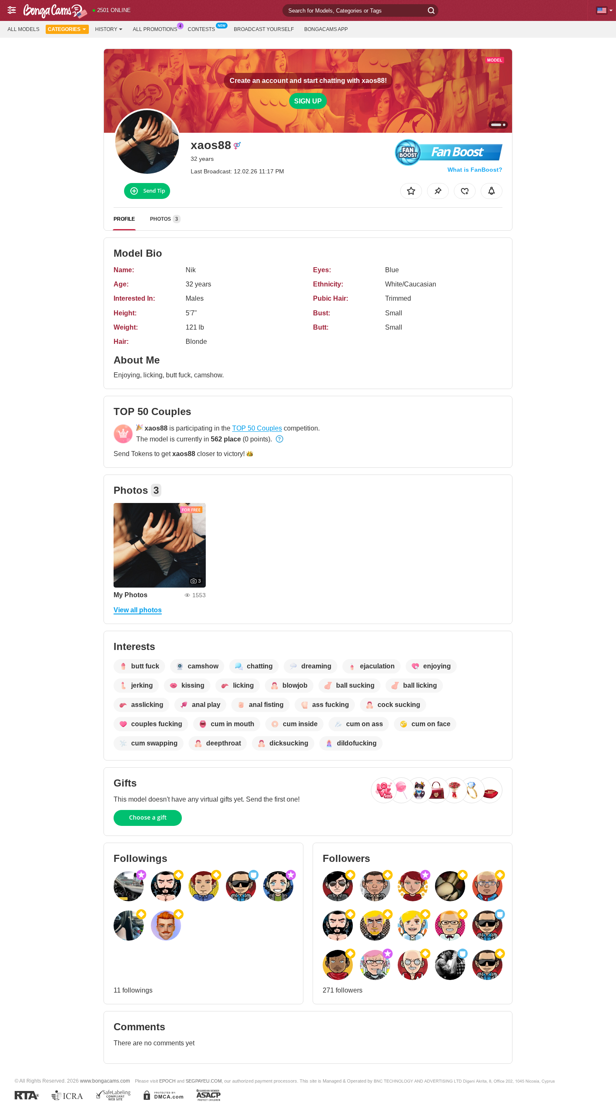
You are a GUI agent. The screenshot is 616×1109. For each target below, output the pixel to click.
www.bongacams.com (105, 1080)
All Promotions (155, 29)
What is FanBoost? (475, 169)
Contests (201, 29)
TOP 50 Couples (257, 428)
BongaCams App (326, 29)
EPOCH (167, 1080)
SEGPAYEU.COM (204, 1080)
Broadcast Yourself (264, 29)
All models (23, 29)
